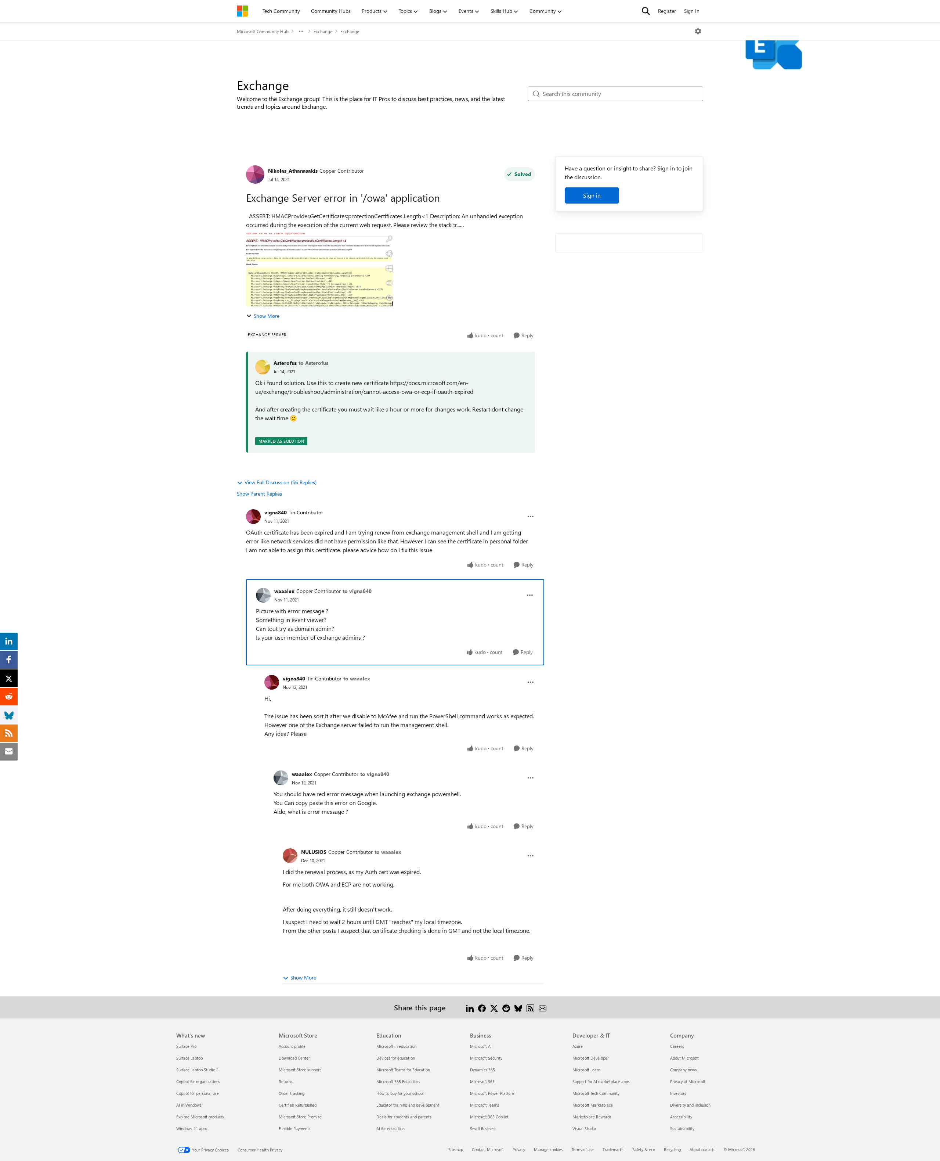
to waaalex (356, 678)
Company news (683, 1069)
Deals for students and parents (403, 1116)
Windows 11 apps (191, 1128)
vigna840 (275, 512)
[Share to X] (494, 1007)
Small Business (483, 1128)
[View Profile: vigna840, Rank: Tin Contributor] (253, 516)
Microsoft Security (486, 1058)
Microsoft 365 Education (398, 1081)
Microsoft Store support (300, 1069)
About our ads (702, 1149)
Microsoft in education (396, 1046)
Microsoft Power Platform (492, 1093)
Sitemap (455, 1149)
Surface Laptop (189, 1058)
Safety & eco (643, 1149)
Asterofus (285, 362)
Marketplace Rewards (591, 1116)
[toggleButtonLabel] (698, 31)
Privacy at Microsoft (687, 1081)
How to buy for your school (400, 1093)
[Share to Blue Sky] (518, 1007)
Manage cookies (548, 1149)
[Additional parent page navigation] (301, 31)
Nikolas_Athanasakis (293, 170)
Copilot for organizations (198, 1081)
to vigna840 (357, 590)
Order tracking (291, 1093)
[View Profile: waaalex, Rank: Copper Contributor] (263, 595)
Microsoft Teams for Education (403, 1069)
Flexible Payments (295, 1128)
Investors (678, 1093)
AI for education (390, 1128)
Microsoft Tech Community (595, 1093)
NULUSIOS (313, 851)
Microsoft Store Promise (300, 1116)
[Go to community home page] (242, 11)
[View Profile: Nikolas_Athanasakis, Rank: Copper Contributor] (255, 174)
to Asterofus (313, 362)
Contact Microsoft (488, 1149)
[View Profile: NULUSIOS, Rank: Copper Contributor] (290, 855)
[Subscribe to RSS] (530, 1007)
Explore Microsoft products (200, 1116)
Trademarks (613, 1149)
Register (667, 10)
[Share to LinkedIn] (470, 1007)
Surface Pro (186, 1046)
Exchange (323, 31)
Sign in (592, 195)
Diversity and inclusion (690, 1105)
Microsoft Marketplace (592, 1105)
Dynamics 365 (482, 1069)
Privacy (519, 1149)
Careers (677, 1046)
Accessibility (681, 1116)
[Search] (645, 11)
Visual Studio (584, 1128)
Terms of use (583, 1149)
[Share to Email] (542, 1007)
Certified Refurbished (298, 1105)
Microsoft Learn (586, 1069)
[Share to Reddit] (506, 1007)
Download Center (294, 1058)
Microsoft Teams (484, 1105)
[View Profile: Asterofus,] (262, 367)
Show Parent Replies (259, 493)
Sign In (691, 10)
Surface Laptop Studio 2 (197, 1069)
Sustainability (682, 1128)
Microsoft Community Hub (263, 31)
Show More (266, 315)
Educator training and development (407, 1105)
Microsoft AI (481, 1046)
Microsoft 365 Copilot (489, 1116)
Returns (286, 1081)
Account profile (292, 1046)
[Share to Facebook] (482, 1007)
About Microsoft (684, 1058)
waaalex (284, 590)
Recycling (672, 1149)
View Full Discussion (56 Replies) (281, 482)
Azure (577, 1046)
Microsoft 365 (482, 1081)
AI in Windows (189, 1105)
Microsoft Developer (590, 1058)
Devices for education (395, 1058)
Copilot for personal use (197, 1093)
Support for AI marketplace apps (601, 1081)
